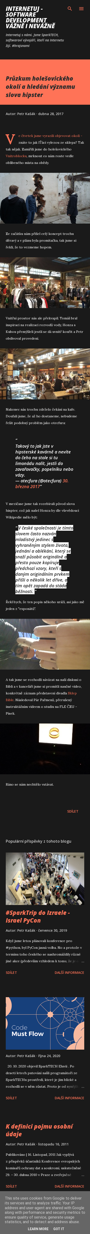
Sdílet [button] (72, 811)
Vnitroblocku (16, 156)
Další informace (69, 972)
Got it (58, 1229)
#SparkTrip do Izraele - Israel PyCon (38, 916)
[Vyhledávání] (70, 9)
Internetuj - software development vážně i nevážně (30, 17)
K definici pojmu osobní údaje (39, 1130)
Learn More (38, 1229)
